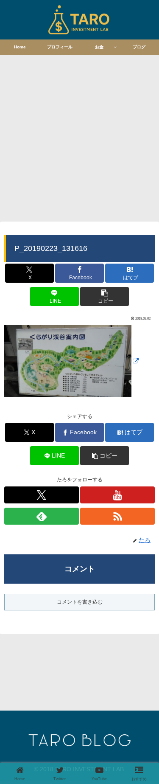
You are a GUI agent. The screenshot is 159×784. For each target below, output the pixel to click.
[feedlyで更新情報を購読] (41, 516)
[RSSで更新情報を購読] (117, 516)
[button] (104, 296)
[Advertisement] (79, 136)
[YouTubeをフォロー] (117, 494)
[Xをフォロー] (41, 494)
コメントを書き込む (80, 602)
